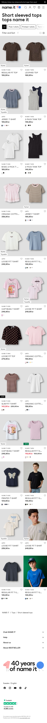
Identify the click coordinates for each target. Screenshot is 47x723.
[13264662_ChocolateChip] (27, 362)
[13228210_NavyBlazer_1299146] (7, 504)
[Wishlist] (34, 7)
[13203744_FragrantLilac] (26, 457)
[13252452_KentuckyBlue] (29, 410)
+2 (8, 125)
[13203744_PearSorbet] (29, 457)
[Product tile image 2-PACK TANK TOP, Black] (35, 145)
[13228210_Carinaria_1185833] (4, 504)
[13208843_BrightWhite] (27, 125)
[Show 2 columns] (43, 33)
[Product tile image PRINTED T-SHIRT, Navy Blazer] (12, 477)
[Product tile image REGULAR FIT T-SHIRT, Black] (35, 477)
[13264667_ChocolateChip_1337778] (7, 125)
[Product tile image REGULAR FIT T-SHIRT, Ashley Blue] (35, 240)
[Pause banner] (45, 2)
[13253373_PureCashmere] (4, 598)
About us (7, 642)
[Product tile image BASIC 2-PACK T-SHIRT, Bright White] (12, 145)
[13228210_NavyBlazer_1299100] (2, 504)
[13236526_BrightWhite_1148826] (29, 267)
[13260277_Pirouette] (2, 315)
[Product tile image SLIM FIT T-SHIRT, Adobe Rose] (12, 382)
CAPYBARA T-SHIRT (10, 309)
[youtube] (15, 688)
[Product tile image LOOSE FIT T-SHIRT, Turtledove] (12, 524)
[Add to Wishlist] (21, 69)
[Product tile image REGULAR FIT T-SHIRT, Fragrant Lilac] (35, 430)
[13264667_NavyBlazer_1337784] (2, 125)
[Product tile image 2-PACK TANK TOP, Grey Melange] (35, 98)
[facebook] (4, 688)
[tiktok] (25, 688)
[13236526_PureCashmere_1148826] (30, 267)
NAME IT (5, 613)
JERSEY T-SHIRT (9, 119)
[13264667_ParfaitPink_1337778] (5, 125)
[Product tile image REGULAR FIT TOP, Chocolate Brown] (12, 51)
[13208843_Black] (29, 125)
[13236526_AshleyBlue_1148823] (26, 267)
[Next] (2, 54)
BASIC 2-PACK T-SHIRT (12, 167)
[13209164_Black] (4, 173)
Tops (13, 613)
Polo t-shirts (14, 27)
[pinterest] (20, 688)
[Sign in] (30, 7)
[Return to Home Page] (11, 7)
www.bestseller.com (24, 718)
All (4, 27)
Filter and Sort (8, 33)
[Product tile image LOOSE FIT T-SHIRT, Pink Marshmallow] (35, 288)
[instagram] (9, 688)
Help (5, 637)
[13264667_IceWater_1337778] (4, 125)
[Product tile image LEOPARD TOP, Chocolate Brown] (35, 51)
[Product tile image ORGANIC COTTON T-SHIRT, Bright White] (35, 382)
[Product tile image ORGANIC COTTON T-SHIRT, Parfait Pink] (35, 335)
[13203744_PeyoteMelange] (27, 457)
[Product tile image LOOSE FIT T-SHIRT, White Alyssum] (12, 240)
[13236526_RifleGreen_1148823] (27, 267)
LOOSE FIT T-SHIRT (10, 261)
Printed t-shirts (28, 27)
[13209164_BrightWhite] (2, 173)
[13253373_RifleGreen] (7, 598)
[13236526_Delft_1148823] (26, 598)
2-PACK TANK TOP (33, 119)
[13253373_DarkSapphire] (2, 598)
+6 (8, 504)
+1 (31, 362)
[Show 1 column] (40, 33)
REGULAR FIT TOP (9, 72)
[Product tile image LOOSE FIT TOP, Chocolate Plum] (12, 335)
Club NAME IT (9, 632)
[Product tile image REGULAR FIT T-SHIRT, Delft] (35, 571)
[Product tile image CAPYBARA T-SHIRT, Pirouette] (12, 288)
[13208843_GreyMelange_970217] (26, 125)
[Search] (25, 7)
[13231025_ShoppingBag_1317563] (4, 410)
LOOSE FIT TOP (8, 356)
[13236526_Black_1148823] (26, 504)
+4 (32, 267)
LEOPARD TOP (31, 72)
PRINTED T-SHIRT (9, 498)
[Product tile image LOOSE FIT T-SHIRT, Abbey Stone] (35, 524)
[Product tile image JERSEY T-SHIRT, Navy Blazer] (12, 98)
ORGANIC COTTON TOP (12, 214)
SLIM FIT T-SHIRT (9, 404)
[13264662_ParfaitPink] (26, 362)
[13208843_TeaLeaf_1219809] (30, 125)
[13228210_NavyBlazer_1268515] (5, 504)
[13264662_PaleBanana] (30, 362)
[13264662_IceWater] (29, 362)
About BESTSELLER (11, 648)
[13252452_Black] (27, 410)
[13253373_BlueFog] (5, 598)
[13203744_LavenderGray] (30, 457)
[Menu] (43, 7)
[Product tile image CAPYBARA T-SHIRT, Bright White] (12, 430)
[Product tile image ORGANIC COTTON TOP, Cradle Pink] (12, 193)
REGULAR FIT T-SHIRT (34, 261)
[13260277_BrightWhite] (4, 315)
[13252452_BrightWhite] (26, 410)
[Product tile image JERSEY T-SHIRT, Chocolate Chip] (35, 193)
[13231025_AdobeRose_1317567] (2, 410)
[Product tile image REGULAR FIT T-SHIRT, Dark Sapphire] (12, 571)
